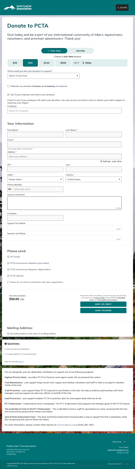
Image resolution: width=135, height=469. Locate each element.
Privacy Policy (100, 298)
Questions (13, 343)
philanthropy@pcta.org (118, 450)
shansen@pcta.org (66, 424)
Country (69, 174)
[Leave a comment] (64, 203)
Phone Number (14, 184)
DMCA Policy (12, 466)
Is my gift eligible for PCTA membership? (21, 354)
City (68, 164)
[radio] (56, 50)
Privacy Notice (42, 463)
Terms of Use (54, 463)
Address (11, 152)
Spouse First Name (16, 223)
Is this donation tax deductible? (18, 349)
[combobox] (41, 76)
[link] (19, 7)
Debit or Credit (103, 304)
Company (12, 106)
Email (10, 140)
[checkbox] (37, 86)
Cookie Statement (68, 463)
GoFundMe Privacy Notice (107, 300)
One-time (56, 50)
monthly (80, 50)
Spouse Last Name (16, 233)
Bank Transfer (103, 310)
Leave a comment (16, 194)
